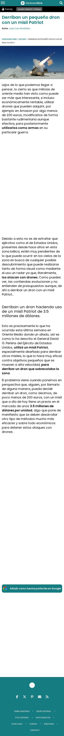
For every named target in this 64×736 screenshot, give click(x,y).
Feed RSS (47, 697)
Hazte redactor (43, 717)
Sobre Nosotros (22, 711)
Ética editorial (22, 717)
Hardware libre (9, 39)
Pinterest (32, 697)
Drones (22, 39)
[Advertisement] (32, 169)
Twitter (25, 697)
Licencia (33, 724)
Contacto (34, 730)
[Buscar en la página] (61, 3)
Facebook (17, 697)
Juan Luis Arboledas (19, 28)
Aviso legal (17, 724)
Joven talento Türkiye (29, 9)
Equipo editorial (43, 711)
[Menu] (3, 3)
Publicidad (49, 724)
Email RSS (40, 697)
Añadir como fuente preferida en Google (35, 588)
